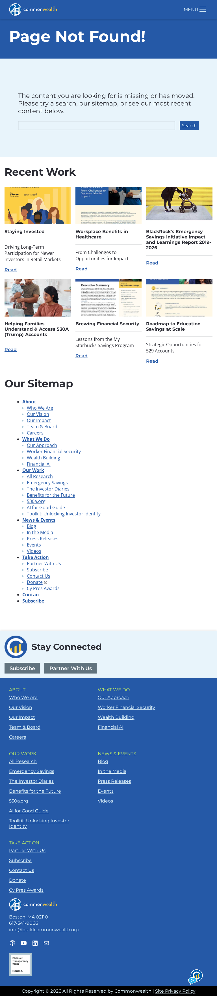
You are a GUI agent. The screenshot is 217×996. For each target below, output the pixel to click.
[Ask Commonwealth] (195, 977)
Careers (35, 433)
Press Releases (42, 538)
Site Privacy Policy (175, 991)
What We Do (36, 439)
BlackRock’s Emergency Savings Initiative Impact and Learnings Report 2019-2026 (178, 240)
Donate (37, 582)
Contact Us (38, 576)
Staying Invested (25, 231)
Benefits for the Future (51, 495)
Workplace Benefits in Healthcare (101, 234)
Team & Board (42, 426)
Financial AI (39, 464)
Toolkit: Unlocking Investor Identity (64, 514)
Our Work (33, 470)
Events (34, 545)
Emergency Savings (47, 482)
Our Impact (39, 420)
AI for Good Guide (46, 507)
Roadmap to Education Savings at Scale (173, 326)
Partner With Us (44, 563)
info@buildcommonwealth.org (44, 929)
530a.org (36, 501)
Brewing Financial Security (107, 323)
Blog (31, 526)
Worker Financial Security (54, 451)
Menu (191, 9)
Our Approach (42, 445)
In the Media (40, 532)
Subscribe (37, 570)
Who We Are (40, 408)
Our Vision (38, 414)
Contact (31, 594)
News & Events (38, 520)
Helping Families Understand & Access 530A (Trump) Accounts (37, 329)
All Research (40, 476)
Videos (34, 551)
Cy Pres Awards (43, 588)
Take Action (35, 557)
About (29, 402)
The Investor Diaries (48, 489)
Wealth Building (43, 458)
